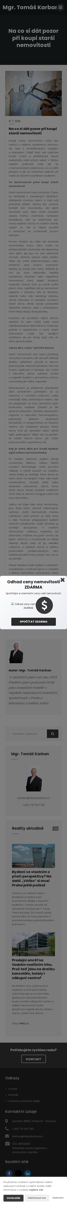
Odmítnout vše (37, 1197)
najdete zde (36, 1190)
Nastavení (58, 1197)
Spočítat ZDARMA (33, 622)
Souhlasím (13, 1198)
